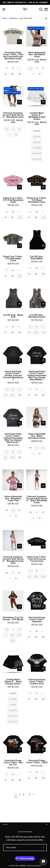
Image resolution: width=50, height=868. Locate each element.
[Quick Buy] (19, 41)
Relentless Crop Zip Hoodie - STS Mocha (13, 619)
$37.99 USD (13, 320)
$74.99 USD (13, 623)
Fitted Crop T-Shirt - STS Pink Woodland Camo (13, 200)
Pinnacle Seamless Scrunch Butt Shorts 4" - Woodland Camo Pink (13, 560)
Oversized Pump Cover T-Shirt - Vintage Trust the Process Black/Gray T (13, 376)
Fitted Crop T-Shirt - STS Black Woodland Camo (37, 200)
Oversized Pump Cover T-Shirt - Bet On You (13, 763)
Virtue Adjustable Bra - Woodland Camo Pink (13, 499)
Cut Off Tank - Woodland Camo (36, 316)
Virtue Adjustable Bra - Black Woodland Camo (37, 436)
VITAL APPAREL (20, 866)
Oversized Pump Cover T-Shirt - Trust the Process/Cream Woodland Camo (13, 56)
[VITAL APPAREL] (25, 9)
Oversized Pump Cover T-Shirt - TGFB (36, 762)
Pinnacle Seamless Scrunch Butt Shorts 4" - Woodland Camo (13, 115)
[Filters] (46, 18)
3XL (19, 74)
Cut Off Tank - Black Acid (13, 316)
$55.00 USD (13, 687)
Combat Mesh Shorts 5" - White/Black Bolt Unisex (36, 116)
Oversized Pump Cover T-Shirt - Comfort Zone (36, 682)
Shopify (38, 866)
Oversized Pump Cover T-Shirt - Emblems (36, 620)
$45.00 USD (13, 62)
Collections (13, 18)
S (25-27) (36, 131)
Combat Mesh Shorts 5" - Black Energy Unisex (13, 682)
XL (6, 74)
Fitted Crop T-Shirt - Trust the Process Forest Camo (37, 559)
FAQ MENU (5, 824)
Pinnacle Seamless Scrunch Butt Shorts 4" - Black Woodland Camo (36, 500)
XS (30, 448)
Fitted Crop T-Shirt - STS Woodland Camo (13, 259)
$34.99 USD (13, 205)
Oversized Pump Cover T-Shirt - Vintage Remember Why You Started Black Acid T (13, 438)
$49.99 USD (37, 506)
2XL (12, 74)
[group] (25, 2)
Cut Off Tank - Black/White (37, 258)
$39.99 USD (37, 441)
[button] (40, 9)
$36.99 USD (37, 262)
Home (5, 18)
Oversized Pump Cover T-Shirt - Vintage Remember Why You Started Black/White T (37, 376)
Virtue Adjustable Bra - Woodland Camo (37, 55)
